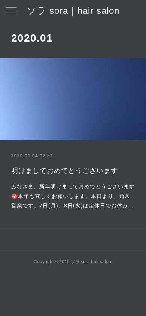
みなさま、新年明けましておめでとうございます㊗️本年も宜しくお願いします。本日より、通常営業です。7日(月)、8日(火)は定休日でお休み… (73, 195)
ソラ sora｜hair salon (73, 11)
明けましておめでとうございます (64, 170)
